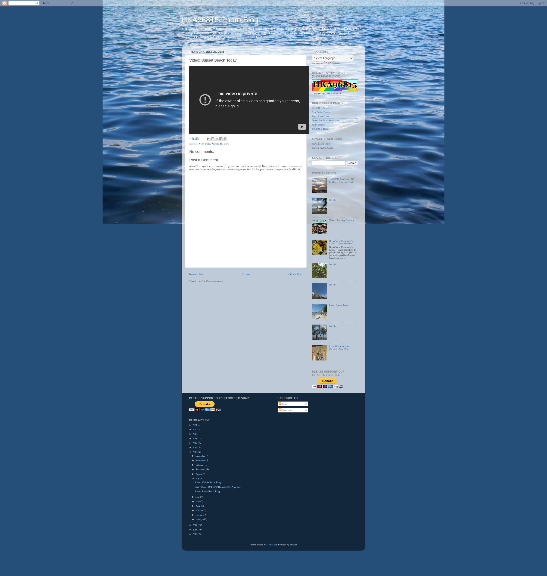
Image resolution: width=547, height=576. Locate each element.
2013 (195, 529)
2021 (195, 425)
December (201, 455)
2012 (195, 534)
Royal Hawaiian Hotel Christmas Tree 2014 (339, 348)
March (199, 510)
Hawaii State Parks (321, 143)
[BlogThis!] (213, 139)
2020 (195, 429)
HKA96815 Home (320, 128)
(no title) (333, 199)
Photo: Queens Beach (339, 305)
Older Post (295, 274)
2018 (195, 438)
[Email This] (209, 139)
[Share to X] (217, 139)
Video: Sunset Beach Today (207, 491)
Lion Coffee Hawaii (321, 112)
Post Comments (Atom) (212, 281)
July (198, 478)
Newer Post (196, 274)
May (198, 501)
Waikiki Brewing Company (341, 220)
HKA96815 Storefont (322, 107)
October (200, 464)
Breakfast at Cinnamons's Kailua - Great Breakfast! (341, 242)
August (199, 474)
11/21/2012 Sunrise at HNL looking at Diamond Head (341, 180)
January (199, 519)
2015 (195, 451)
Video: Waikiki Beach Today (208, 482)
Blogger (293, 544)
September (201, 469)
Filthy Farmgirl (319, 124)
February (200, 514)
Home (246, 274)
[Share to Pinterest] (225, 139)
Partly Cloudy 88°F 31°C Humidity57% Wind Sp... (218, 486)
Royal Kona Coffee (320, 116)
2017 (195, 443)
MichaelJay (271, 544)
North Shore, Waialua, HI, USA (214, 143)
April (198, 505)
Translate (336, 63)
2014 (195, 525)
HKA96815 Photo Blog (220, 19)
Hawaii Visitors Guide (322, 147)
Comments (286, 410)
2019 (195, 434)
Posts (284, 403)
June (198, 496)
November (201, 460)
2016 (195, 447)
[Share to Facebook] (221, 139)
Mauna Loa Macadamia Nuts (325, 120)
